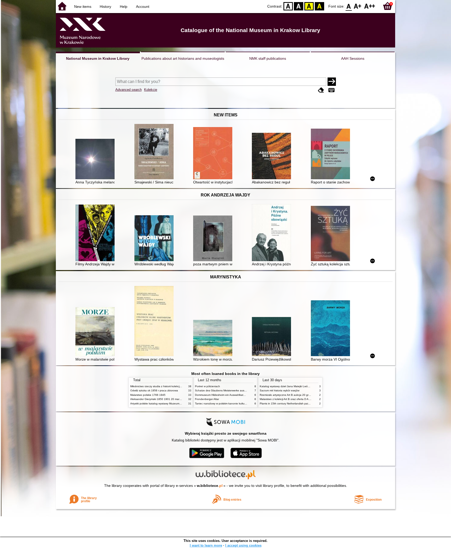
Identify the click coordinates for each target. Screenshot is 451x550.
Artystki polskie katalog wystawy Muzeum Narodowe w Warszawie (169, 403)
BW (298, 6)
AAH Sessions (352, 58)
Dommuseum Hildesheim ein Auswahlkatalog (221, 394)
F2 (369, 6)
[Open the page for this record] (96, 159)
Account (142, 6)
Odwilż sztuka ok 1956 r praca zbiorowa (154, 390)
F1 (357, 6)
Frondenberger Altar (207, 399)
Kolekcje (150, 90)
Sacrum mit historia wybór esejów (279, 390)
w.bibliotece (210, 485)
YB (309, 6)
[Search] (332, 81)
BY (319, 6)
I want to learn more (206, 545)
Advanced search (128, 90)
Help (123, 6)
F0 (348, 6)
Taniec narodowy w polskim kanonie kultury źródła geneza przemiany (236, 403)
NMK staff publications (267, 58)
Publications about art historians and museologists (182, 58)
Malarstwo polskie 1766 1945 (147, 394)
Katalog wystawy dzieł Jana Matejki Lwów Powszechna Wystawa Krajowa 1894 (307, 386)
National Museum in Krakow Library (97, 58)
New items (82, 6)
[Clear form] (321, 90)
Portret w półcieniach (207, 386)
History (105, 6)
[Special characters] (331, 90)
